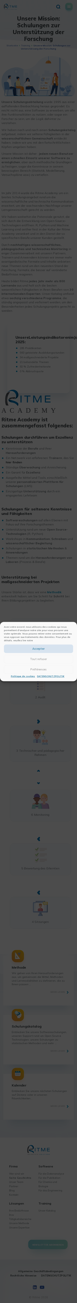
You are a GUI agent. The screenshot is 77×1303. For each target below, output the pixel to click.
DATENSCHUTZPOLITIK (50, 676)
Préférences (38, 669)
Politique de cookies (23, 676)
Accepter (38, 648)
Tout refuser (38, 659)
